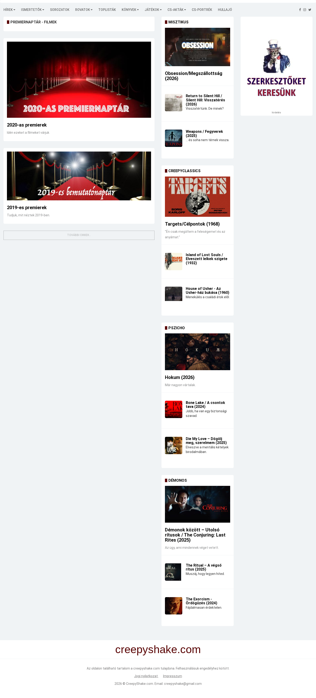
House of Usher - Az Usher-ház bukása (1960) (207, 290)
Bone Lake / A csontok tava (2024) (205, 404)
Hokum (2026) (180, 377)
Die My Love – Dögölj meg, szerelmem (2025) (206, 441)
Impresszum (172, 676)
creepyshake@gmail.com (183, 684)
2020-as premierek (27, 125)
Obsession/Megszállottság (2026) (193, 76)
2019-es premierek (27, 207)
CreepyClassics (184, 171)
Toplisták (107, 10)
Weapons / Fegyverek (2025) (204, 133)
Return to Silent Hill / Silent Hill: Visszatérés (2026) (205, 100)
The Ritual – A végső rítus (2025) (204, 567)
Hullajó (225, 10)
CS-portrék (202, 10)
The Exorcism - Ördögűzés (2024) (201, 601)
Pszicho (176, 328)
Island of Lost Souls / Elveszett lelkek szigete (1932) (206, 259)
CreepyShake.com (139, 684)
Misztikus (178, 22)
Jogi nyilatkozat (146, 676)
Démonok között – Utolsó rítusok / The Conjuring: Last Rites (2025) (195, 535)
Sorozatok (59, 10)
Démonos (177, 480)
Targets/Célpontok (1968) (192, 224)
